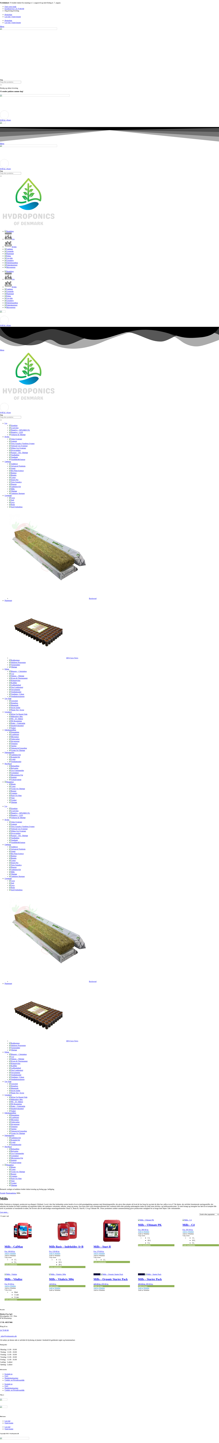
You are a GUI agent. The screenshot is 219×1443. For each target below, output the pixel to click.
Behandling (15, 766)
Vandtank (14, 457)
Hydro (7, 437)
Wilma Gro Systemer (18, 448)
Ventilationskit (16, 692)
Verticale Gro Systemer (19, 446)
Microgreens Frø (17, 775)
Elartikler (14, 426)
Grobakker (15, 773)
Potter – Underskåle (18, 723)
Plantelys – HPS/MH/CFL (20, 430)
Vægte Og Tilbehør (18, 750)
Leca (12, 502)
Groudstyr (8, 712)
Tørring (13, 746)
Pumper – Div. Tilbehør (19, 453)
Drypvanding (16, 450)
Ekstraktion (15, 732)
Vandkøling (15, 455)
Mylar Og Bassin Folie (19, 714)
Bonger (13, 791)
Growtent (14, 701)
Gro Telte (8, 698)
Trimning (14, 744)
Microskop (15, 737)
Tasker (13, 728)
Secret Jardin (15, 708)
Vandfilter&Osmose (18, 459)
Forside (2, 1193)
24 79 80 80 (4, 1330)
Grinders (14, 793)
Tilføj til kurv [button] (54, 1286)
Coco (13, 498)
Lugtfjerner (15, 734)
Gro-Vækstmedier (17, 770)
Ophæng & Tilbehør (18, 435)
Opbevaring (15, 739)
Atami (13, 468)
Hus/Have (8, 764)
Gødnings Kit (16, 487)
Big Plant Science (17, 471)
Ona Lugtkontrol (17, 687)
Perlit (13, 505)
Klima (7, 669)
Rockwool (92, 598)
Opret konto (9, 1423)
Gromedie (8, 495)
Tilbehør (14, 491)
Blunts (13, 784)
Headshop (10, 782)
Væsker (14, 800)
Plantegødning (11, 1193)
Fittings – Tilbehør (17, 676)
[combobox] (10, 82)
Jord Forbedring (16, 507)
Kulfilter (14, 683)
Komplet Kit (15, 757)
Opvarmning (15, 690)
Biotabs (13, 475)
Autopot (14, 441)
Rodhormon (15, 660)
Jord (12, 500)
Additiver (14, 464)
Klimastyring (15, 680)
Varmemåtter (15, 665)
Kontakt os (8, 1374)
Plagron (14, 484)
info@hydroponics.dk (8, 1336)
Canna (13, 477)
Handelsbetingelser (11, 1378)
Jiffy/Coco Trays (72, 658)
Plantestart (8, 600)
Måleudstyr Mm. (17, 716)
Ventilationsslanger (18, 696)
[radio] (27, 1259)
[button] (10, 1253)
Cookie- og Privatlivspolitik (14, 1380)
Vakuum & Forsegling (19, 748)
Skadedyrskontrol (17, 726)
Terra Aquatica (16, 482)
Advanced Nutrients (18, 466)
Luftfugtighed (16, 685)
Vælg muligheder (11, 1264)
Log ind (7, 1421)
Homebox (14, 703)
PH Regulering (16, 721)
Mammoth (14, 705)
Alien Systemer (16, 439)
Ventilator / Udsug (17, 694)
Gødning (8, 462)
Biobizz (14, 473)
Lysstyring (14, 428)
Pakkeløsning (9, 752)
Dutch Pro (14, 480)
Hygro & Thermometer (19, 678)
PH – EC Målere (17, 719)
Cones (13, 786)
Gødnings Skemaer (18, 493)
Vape (13, 798)
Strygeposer (15, 741)
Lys (6, 423)
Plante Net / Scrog (17, 710)
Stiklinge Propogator (18, 662)
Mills (13, 489)
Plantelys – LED (17, 432)
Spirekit (14, 777)
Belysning (14, 768)
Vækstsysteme (16, 780)
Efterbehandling (10, 730)
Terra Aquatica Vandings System (22, 444)
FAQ (6, 1376)
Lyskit (13, 759)
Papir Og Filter (16, 796)
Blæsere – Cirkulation (19, 671)
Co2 (12, 674)
